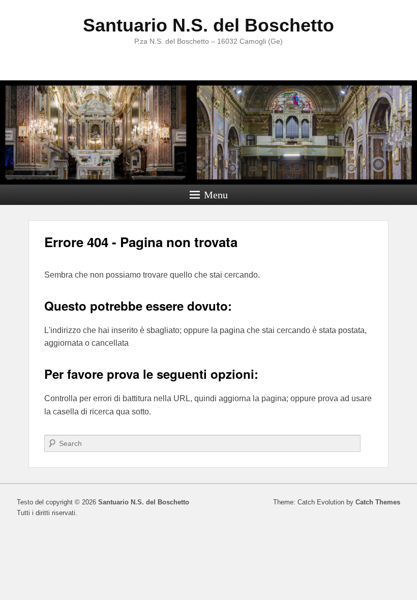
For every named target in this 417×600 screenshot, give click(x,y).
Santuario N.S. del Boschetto (208, 25)
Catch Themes (377, 502)
